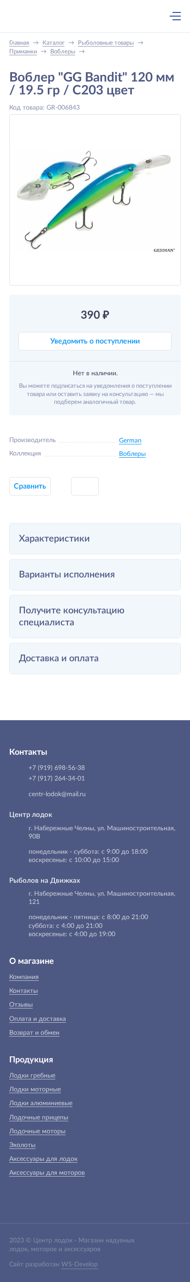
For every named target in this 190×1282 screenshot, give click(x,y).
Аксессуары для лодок (43, 1159)
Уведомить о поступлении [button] (95, 341)
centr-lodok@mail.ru (57, 794)
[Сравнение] (151, 16)
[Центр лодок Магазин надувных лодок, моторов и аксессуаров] (25, 16)
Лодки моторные (35, 1089)
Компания (24, 977)
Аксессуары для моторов (47, 1173)
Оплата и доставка (37, 1019)
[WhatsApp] (105, 17)
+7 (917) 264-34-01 (57, 778)
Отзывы (21, 1005)
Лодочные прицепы (38, 1117)
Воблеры (132, 454)
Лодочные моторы (37, 1131)
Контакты (23, 991)
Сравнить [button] (30, 486)
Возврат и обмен (34, 1033)
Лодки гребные (32, 1075)
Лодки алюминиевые (40, 1103)
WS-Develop (79, 1264)
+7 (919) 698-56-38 (85, 17)
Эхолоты (22, 1145)
